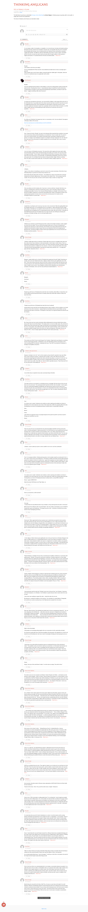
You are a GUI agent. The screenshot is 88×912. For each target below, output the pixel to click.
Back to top (44, 908)
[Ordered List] (34, 34)
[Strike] (32, 34)
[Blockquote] (37, 34)
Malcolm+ (27, 587)
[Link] (41, 34)
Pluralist (27, 43)
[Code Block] (39, 34)
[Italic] (28, 34)
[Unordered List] (35, 34)
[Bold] (26, 34)
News (21, 12)
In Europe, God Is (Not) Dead (37, 15)
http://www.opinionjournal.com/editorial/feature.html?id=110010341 (37, 122)
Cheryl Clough (28, 237)
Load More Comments (44, 897)
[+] (44, 34)
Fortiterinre (27, 201)
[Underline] (30, 34)
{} (42, 34)
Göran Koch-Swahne (29, 670)
